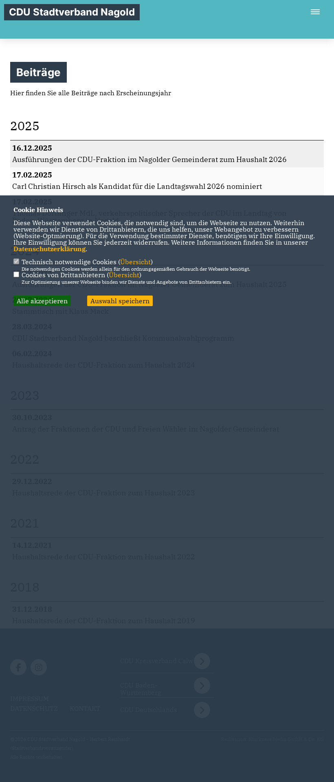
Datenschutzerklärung (49, 249)
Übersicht (135, 262)
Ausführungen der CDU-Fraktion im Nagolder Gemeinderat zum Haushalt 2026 (149, 159)
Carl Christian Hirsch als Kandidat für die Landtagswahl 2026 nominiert (137, 186)
